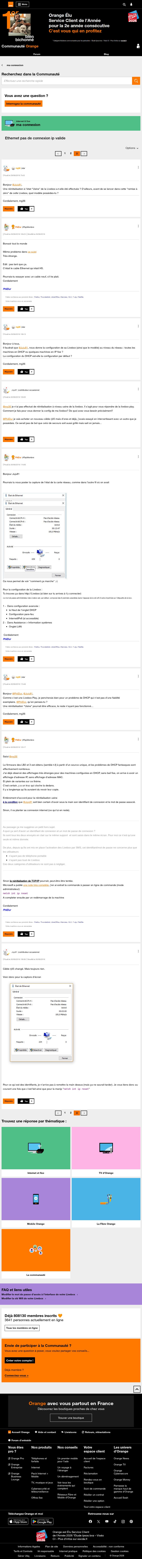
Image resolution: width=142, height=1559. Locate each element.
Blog (106, 54)
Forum (36, 54)
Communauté (20, 46)
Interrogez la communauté (23, 103)
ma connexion (15, 65)
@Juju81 (16, 184)
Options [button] (130, 148)
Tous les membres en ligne (22, 1327)
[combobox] (67, 81)
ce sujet (32, 251)
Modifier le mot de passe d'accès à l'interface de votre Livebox (38, 1294)
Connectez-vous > (17, 1375)
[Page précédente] (58, 153)
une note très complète (36, 885)
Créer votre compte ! (19, 1360)
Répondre (9, 209)
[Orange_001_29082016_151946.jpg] (35, 536)
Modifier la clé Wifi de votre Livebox (22, 1298)
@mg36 (7, 406)
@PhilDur (8, 418)
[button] (138, 167)
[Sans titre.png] (40, 1022)
